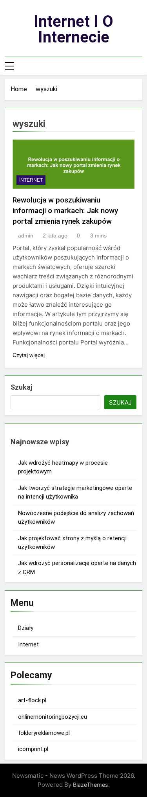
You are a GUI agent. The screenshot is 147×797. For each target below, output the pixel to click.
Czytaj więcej (29, 355)
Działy (25, 627)
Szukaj (21, 387)
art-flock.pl (32, 700)
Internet (31, 180)
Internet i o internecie (73, 29)
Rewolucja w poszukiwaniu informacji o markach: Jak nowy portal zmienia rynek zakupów (65, 210)
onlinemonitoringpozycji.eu (52, 716)
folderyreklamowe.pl (44, 732)
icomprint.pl (33, 749)
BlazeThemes (90, 784)
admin (25, 235)
